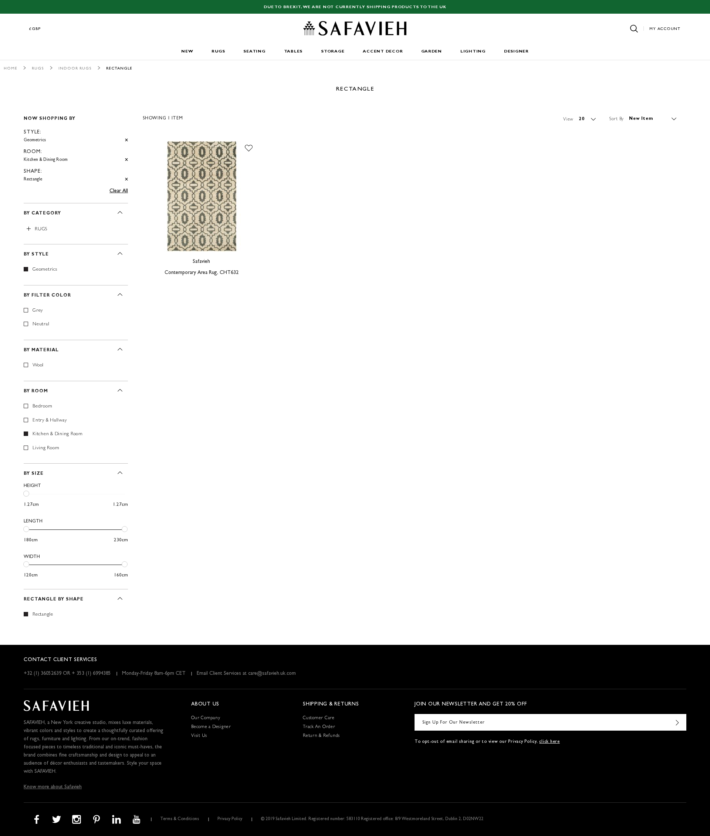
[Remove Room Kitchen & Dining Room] (126, 160)
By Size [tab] (34, 474)
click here (549, 742)
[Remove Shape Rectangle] (126, 179)
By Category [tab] (42, 213)
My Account (664, 29)
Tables (293, 52)
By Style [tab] (36, 255)
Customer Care (319, 718)
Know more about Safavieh (53, 787)
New (187, 52)
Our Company (205, 718)
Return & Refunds (321, 736)
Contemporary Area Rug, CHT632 (202, 272)
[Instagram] (76, 819)
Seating (254, 52)
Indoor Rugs (75, 69)
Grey (38, 310)
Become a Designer (211, 727)
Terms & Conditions (179, 819)
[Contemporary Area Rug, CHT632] (201, 196)
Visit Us (199, 736)
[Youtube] (136, 819)
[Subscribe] (677, 722)
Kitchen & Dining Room (58, 434)
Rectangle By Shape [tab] (54, 600)
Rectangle (43, 614)
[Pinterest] (96, 819)
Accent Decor (383, 52)
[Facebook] (36, 819)
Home (10, 69)
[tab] (76, 146)
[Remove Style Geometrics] (126, 140)
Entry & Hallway (50, 420)
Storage (332, 52)
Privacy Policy (229, 819)
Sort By (616, 119)
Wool (38, 365)
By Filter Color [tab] (47, 296)
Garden (431, 52)
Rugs (218, 52)
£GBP (35, 29)
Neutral (41, 324)
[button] (248, 148)
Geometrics (45, 269)
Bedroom (42, 406)
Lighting (473, 52)
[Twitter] (56, 819)
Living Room (46, 448)
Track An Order (319, 727)
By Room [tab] (36, 391)
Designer (516, 52)
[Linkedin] (116, 819)
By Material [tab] (41, 350)
